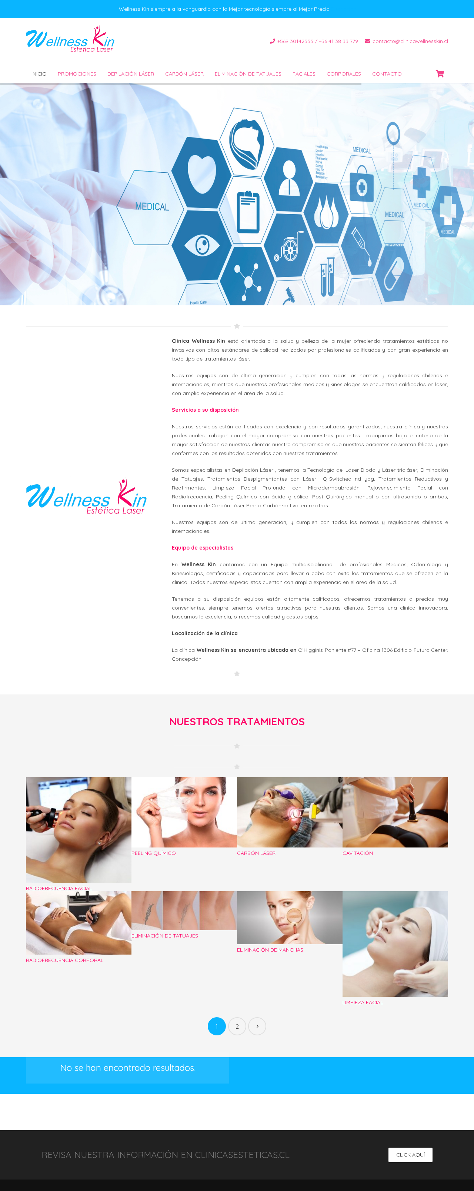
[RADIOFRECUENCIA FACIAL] (78, 834)
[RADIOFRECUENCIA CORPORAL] (78, 948)
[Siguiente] (257, 1026)
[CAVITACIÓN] (395, 834)
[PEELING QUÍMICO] (184, 834)
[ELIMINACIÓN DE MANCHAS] (290, 948)
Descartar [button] (343, 9)
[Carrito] (440, 73)
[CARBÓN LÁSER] (290, 834)
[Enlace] (73, 41)
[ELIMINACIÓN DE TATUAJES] (184, 948)
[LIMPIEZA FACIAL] (395, 948)
